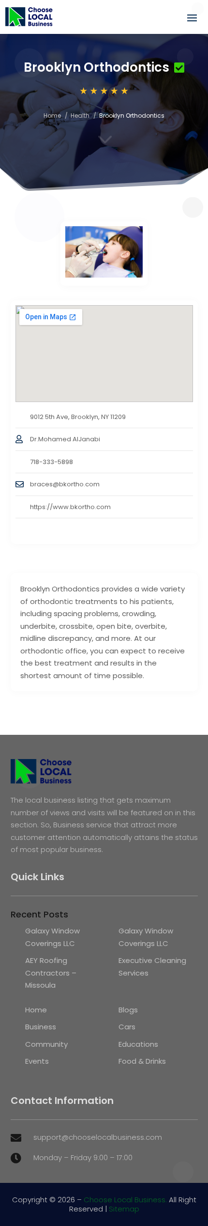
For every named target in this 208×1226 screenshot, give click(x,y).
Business (40, 1027)
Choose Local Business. (125, 1200)
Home (52, 115)
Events (37, 1061)
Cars (127, 1027)
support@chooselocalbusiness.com (97, 1137)
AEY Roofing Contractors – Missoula (50, 972)
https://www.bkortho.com (70, 507)
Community (46, 1044)
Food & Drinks (142, 1061)
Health (80, 115)
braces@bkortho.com (65, 484)
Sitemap (124, 1209)
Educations (138, 1044)
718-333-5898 (51, 461)
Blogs (128, 1010)
